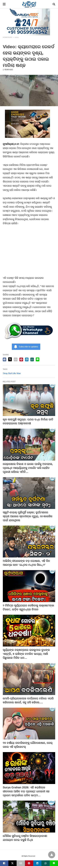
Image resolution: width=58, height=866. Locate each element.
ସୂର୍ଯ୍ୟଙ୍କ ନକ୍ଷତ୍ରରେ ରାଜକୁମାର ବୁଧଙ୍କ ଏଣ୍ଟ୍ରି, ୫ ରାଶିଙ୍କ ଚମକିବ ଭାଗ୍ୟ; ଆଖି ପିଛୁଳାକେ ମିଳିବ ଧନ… (26, 653)
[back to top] (51, 854)
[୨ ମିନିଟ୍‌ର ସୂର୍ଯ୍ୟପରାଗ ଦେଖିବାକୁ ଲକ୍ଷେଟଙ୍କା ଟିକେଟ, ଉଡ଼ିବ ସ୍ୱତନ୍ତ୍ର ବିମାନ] (29, 586)
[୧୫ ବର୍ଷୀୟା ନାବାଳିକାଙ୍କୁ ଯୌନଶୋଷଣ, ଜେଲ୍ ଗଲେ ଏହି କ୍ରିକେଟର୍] (29, 724)
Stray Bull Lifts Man (12, 373)
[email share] (15, 359)
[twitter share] (10, 359)
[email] (21, 863)
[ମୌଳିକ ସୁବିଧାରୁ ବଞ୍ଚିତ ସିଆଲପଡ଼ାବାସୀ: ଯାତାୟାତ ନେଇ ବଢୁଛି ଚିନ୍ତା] (29, 817)
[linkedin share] (26, 359)
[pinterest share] (21, 359)
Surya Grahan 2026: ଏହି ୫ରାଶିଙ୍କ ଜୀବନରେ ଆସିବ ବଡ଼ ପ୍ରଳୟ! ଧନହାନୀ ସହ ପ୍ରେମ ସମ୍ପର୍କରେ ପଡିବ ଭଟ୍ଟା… (26, 791)
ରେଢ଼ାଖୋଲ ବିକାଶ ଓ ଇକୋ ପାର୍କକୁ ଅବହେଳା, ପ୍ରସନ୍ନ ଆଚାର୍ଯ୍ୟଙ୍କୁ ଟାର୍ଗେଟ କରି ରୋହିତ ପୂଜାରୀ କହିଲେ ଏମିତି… (28, 467)
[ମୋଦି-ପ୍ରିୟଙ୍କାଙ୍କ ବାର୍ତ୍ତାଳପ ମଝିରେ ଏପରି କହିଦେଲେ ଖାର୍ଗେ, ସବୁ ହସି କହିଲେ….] (29, 679)
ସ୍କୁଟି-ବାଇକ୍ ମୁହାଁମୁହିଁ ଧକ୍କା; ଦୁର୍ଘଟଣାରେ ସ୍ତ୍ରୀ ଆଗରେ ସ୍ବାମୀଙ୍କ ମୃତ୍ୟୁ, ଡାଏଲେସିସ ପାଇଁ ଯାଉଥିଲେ (27, 516)
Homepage (7, 37)
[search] (54, 4)
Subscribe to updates (28, 346)
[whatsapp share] (32, 359)
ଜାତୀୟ (16, 37)
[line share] (37, 359)
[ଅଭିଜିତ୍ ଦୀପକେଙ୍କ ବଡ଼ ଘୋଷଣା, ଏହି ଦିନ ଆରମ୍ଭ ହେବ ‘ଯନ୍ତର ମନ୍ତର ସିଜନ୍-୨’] (29, 541)
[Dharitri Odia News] (29, 4)
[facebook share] (4, 359)
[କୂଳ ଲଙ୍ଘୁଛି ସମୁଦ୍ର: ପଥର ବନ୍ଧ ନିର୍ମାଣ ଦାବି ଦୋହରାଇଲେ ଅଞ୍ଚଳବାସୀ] (29, 400)
